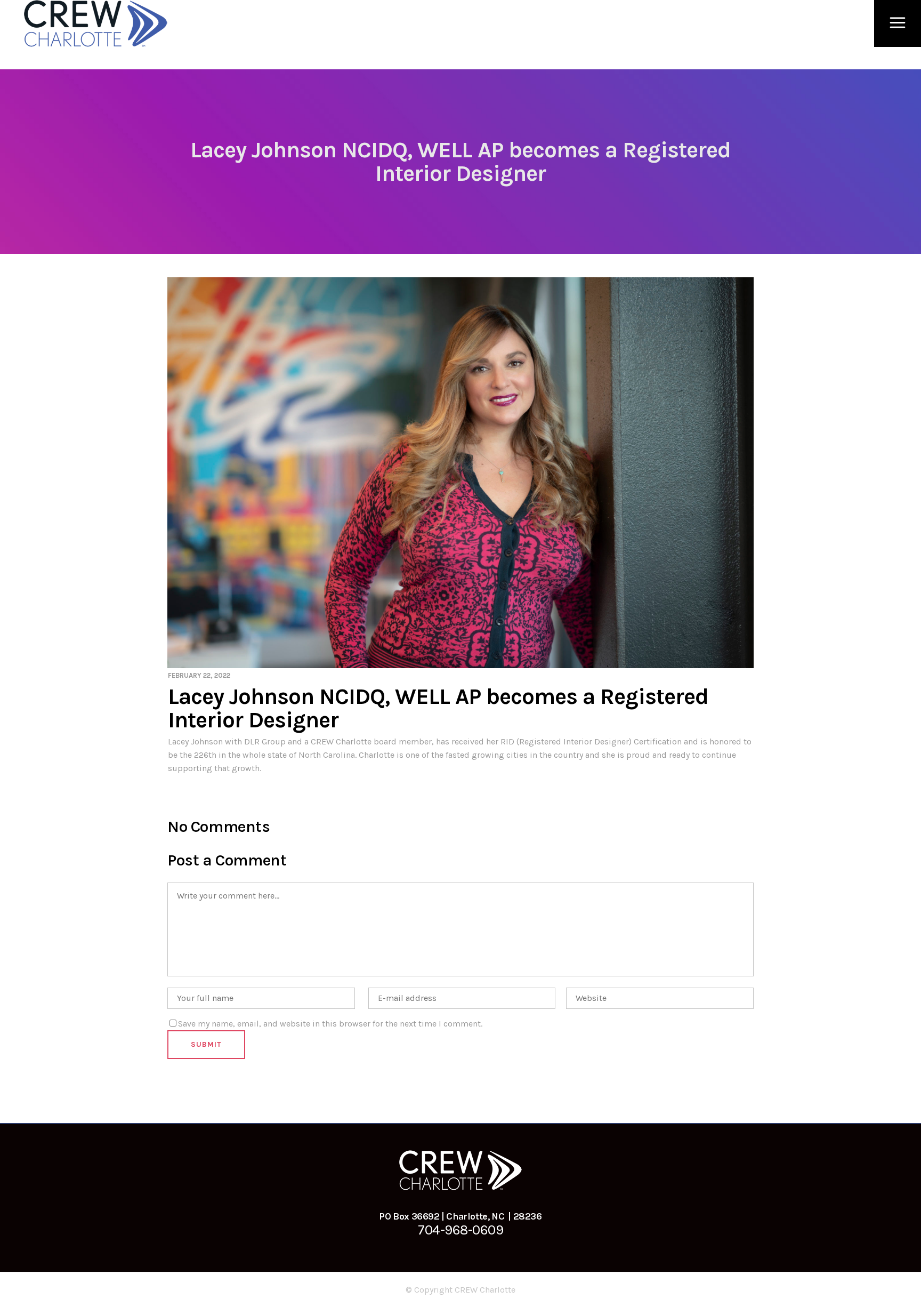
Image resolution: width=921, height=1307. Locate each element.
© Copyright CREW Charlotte (460, 1290)
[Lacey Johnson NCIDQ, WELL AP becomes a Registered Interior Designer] (460, 472)
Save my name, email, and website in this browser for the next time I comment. (330, 1024)
